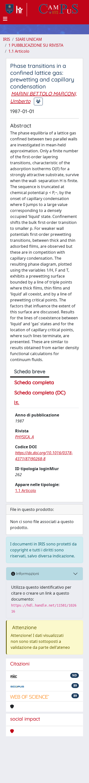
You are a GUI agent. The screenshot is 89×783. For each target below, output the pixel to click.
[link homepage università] (58, 9)
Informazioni (27, 573)
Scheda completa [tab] (34, 382)
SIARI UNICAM (29, 39)
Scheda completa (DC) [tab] (40, 392)
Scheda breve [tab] (29, 371)
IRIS (6, 39)
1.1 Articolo (18, 51)
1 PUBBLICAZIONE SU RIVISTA (35, 45)
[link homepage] (15, 9)
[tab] (16, 403)
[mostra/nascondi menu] (5, 18)
